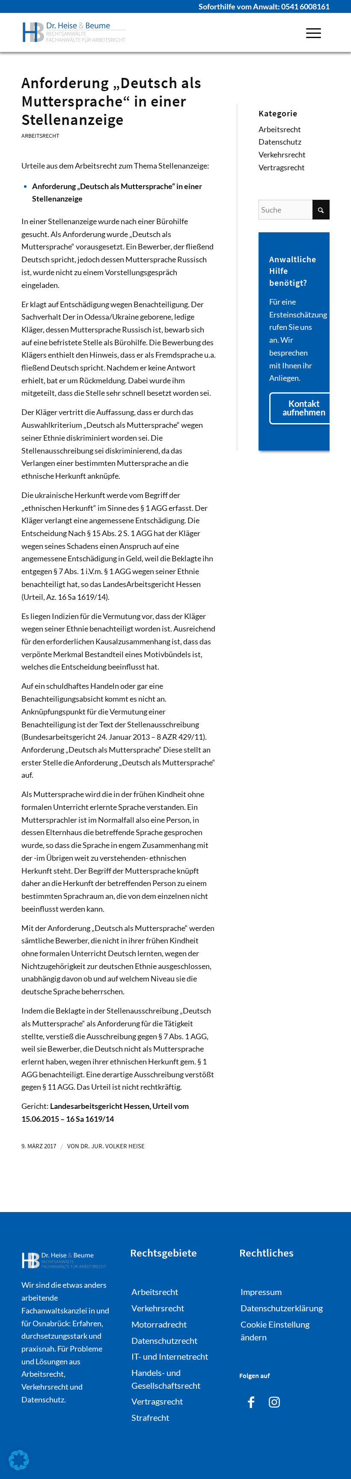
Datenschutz (280, 141)
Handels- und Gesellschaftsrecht (165, 1378)
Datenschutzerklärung (282, 1308)
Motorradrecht (159, 1324)
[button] (19, 1460)
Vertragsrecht (282, 167)
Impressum (261, 1291)
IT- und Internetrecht (169, 1356)
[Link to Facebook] (251, 1401)
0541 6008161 (305, 6)
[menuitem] (313, 32)
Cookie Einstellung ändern (275, 1330)
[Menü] (313, 32)
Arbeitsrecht (40, 135)
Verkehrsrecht (282, 154)
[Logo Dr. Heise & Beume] (74, 32)
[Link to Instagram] (274, 1401)
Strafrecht (150, 1417)
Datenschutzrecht (164, 1340)
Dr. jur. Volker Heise (112, 1146)
